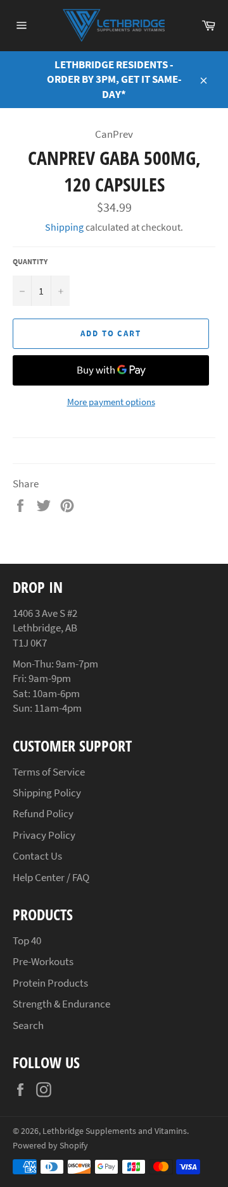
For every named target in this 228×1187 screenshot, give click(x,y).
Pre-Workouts (43, 961)
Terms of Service (49, 772)
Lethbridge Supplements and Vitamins (114, 1131)
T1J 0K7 (30, 643)
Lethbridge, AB (45, 628)
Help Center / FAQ (51, 877)
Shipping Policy (47, 793)
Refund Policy (43, 813)
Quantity (30, 261)
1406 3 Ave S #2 (45, 613)
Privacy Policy (44, 835)
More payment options (111, 402)
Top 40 (27, 940)
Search (28, 1025)
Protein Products (50, 983)
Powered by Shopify (50, 1145)
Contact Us (37, 856)
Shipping (64, 227)
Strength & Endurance (61, 1004)
